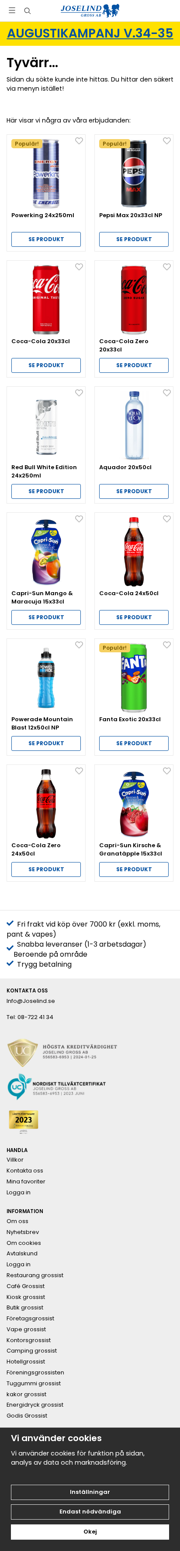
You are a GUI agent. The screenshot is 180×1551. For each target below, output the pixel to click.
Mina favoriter (26, 1182)
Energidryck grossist (35, 1405)
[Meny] (12, 10)
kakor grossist (26, 1394)
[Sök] (27, 11)
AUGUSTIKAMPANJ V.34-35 (90, 33)
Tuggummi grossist (34, 1383)
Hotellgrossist (26, 1362)
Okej (90, 1531)
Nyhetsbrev (23, 1232)
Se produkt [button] (46, 239)
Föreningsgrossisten (35, 1373)
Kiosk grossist (26, 1297)
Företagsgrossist (30, 1319)
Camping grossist (32, 1351)
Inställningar (90, 1492)
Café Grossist (26, 1286)
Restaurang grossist (35, 1275)
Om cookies (24, 1243)
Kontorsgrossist (29, 1340)
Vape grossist (26, 1329)
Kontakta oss (25, 1171)
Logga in (19, 1192)
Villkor (15, 1160)
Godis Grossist (27, 1416)
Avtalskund (22, 1254)
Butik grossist (25, 1308)
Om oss (17, 1221)
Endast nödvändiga (90, 1511)
